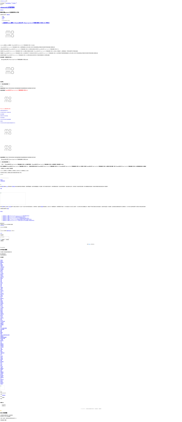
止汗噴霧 (1, 273)
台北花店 (1, 347)
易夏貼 (1, 270)
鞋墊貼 (1, 311)
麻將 (1, 362)
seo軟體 (1, 339)
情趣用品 (1, 368)
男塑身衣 (13, 186)
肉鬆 (1, 280)
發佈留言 (2, 240)
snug (1, 297)
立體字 (1, 349)
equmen (7, 186)
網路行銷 (1, 377)
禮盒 (8, 208)
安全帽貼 (1, 269)
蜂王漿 (1, 315)
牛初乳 (1, 316)
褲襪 (1, 360)
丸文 (5, 206)
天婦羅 (1, 287)
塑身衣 (1, 179)
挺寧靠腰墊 (2, 329)
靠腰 (1, 330)
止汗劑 (1, 272)
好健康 (1, 312)
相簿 (3, 16)
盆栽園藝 (1, 324)
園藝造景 (1, 323)
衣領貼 (1, 260)
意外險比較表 (2, 321)
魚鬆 (1, 188)
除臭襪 (1, 264)
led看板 (1, 358)
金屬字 (1, 351)
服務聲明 (100, 408)
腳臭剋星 (1, 262)
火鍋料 (1, 288)
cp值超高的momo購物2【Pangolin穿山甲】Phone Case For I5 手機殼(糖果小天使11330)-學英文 (26, 22)
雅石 (1, 325)
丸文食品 (9, 206)
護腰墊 (1, 332)
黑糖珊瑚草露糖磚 (3, 337)
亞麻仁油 (1, 314)
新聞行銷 (1, 379)
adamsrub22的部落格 (7, 7)
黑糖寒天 (1, 336)
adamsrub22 (2, 225)
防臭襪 (1, 265)
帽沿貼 (1, 261)
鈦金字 (1, 357)
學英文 (1, 211)
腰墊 (1, 331)
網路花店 (1, 343)
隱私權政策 (96, 408)
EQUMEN (2, 382)
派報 (1, 348)
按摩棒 (1, 369)
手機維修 (1, 373)
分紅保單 (1, 322)
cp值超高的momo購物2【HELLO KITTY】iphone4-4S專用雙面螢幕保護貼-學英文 (15, 218)
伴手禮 (1, 366)
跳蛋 (1, 370)
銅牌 (1, 350)
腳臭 (1, 263)
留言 (10, 230)
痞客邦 (8, 230)
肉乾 (1, 285)
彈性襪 (1, 359)
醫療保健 (8, 14)
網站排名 (1, 340)
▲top (1, 233)
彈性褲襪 (1, 361)
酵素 (1, 333)
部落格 (3, 17)
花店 (1, 342)
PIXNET (84, 408)
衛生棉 (1, 374)
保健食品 (1, 313)
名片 (3, 18)
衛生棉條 (1, 375)
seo (0, 378)
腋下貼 (1, 271)
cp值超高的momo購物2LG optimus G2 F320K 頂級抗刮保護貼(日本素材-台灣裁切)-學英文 (17, 219)
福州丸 (1, 289)
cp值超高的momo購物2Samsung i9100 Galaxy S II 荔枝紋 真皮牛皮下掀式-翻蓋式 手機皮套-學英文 (18, 220)
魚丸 (1, 286)
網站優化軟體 (2, 338)
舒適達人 (1, 376)
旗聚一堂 (1, 277)
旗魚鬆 (42, 206)
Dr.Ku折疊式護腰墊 (3, 328)
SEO (1, 341)
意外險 (1, 320)
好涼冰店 (1, 268)
